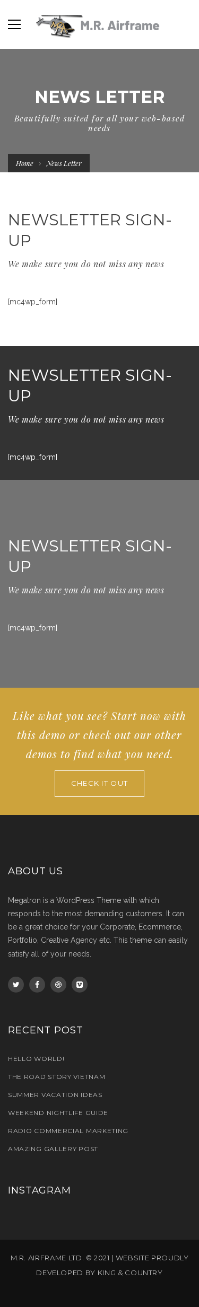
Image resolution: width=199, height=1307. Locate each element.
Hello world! (36, 1059)
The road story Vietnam (56, 1077)
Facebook (37, 985)
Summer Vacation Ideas (55, 1095)
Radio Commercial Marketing (68, 1131)
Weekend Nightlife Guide (58, 1113)
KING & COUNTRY (130, 1272)
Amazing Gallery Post (53, 1149)
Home (24, 163)
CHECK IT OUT (99, 783)
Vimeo (80, 985)
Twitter (16, 985)
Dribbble (58, 985)
